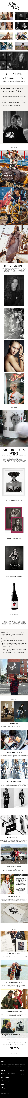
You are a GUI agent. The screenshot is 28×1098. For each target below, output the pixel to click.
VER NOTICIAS (14, 1053)
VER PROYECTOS (14, 147)
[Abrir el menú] (3, 9)
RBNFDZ (3, 1061)
